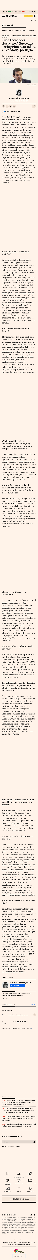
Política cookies (24, 1240)
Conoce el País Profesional (19, 1199)
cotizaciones (7, 1191)
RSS (13, 1244)
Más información (6, 1024)
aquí (31, 1028)
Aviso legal (17, 1240)
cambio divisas (19, 1183)
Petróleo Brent (33, 12)
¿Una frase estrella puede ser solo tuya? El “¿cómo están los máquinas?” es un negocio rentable (19, 1126)
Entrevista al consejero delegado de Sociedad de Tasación (19, 36)
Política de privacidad (21, 1242)
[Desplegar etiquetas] (34, 1014)
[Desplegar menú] (3, 16)
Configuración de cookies (9, 1242)
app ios (19, 1191)
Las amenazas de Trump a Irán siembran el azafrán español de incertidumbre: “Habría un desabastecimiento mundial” (18, 1102)
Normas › (33, 1004)
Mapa (9, 1244)
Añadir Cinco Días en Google (12, 111)
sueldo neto (30, 1176)
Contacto (11, 1240)
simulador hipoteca (19, 1176)
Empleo (11, 30)
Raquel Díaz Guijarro (19, 98)
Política (24, 30)
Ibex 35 (5, 12)
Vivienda (4, 30)
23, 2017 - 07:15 (21, 101)
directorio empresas (30, 1183)
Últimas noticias (8, 1097)
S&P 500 (18, 12)
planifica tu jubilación (7, 1183)
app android (30, 1191)
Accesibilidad (31, 1242)
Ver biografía (15, 985)
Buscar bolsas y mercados (12, 1136)
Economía (8, 25)
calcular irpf (7, 1176)
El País (33, 20)
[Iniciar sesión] (34, 16)
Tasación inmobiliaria (8, 1015)
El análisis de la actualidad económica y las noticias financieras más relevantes (16, 994)
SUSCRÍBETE (28, 16)
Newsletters (18, 1244)
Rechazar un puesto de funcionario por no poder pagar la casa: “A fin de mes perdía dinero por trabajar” (19, 1118)
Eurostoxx (11, 1146)
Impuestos (18, 30)
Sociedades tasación (22, 1015)
